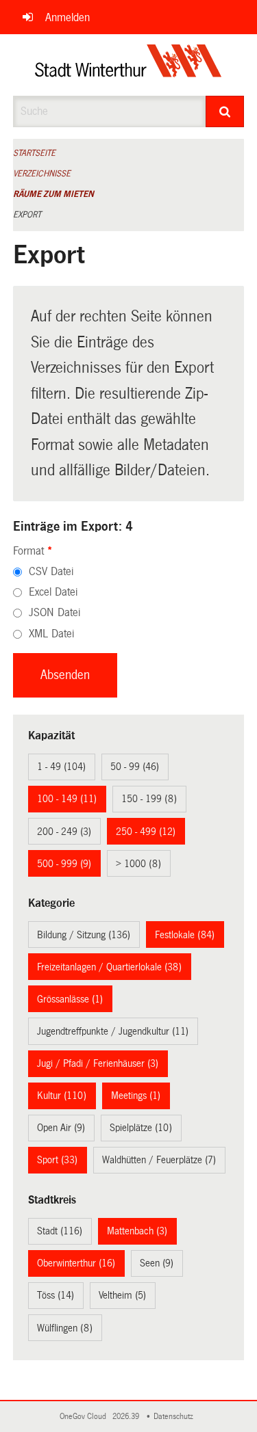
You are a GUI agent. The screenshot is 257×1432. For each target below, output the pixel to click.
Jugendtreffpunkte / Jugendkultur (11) (112, 1031)
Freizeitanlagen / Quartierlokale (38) (109, 967)
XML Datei (51, 633)
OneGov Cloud (85, 1416)
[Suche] (225, 111)
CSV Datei (51, 571)
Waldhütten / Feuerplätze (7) (159, 1159)
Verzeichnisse (42, 173)
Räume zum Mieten (53, 194)
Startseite (34, 153)
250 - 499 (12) (145, 831)
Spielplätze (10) (141, 1127)
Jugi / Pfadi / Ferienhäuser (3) (97, 1063)
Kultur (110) (61, 1095)
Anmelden (67, 17)
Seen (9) (156, 1263)
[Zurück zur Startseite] (128, 64)
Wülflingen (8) (65, 1328)
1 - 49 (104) (61, 766)
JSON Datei (54, 612)
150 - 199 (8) (149, 798)
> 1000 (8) (138, 863)
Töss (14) (55, 1295)
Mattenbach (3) (137, 1230)
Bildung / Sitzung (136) (83, 934)
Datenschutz (175, 1416)
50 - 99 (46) (134, 766)
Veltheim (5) (122, 1295)
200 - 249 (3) (64, 831)
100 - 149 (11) (67, 798)
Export (27, 215)
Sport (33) (57, 1159)
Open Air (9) (61, 1127)
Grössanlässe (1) (70, 999)
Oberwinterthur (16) (76, 1263)
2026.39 (126, 1416)
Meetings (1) (135, 1095)
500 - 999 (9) (64, 863)
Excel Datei (53, 592)
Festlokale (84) (185, 934)
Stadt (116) (59, 1230)
